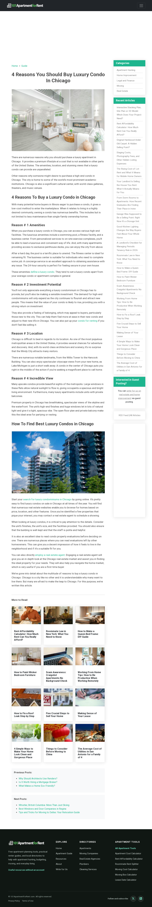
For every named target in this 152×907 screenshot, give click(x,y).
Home (15, 65)
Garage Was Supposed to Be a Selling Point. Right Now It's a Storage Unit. (129, 218)
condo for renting (87, 320)
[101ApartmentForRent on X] (133, 899)
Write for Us (62, 869)
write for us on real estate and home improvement (129, 395)
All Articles (135, 415)
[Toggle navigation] (141, 6)
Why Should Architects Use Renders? (38, 778)
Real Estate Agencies (90, 858)
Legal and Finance (125, 80)
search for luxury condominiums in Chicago (47, 499)
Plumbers (84, 864)
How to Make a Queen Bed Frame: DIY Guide (88, 634)
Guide (24, 65)
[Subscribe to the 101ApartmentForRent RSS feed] (141, 899)
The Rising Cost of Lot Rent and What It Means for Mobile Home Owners (129, 172)
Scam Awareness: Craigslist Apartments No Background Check (56, 676)
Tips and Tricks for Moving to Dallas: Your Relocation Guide (49, 812)
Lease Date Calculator (125, 880)
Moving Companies (89, 853)
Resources (61, 858)
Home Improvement (126, 75)
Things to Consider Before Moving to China (57, 751)
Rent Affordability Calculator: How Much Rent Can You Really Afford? (26, 635)
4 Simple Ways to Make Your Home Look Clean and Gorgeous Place (23, 753)
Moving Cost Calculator (126, 869)
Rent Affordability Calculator (129, 858)
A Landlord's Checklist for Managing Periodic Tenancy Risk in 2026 (129, 246)
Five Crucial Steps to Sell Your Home (57, 715)
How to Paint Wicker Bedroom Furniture (25, 674)
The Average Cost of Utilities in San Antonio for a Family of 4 (90, 753)
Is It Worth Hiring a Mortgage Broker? (38, 782)
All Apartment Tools (125, 848)
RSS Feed (123, 415)
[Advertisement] (76, 34)
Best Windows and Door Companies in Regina (42, 808)
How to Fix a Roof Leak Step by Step (24, 715)
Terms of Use (27, 901)
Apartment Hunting (126, 70)
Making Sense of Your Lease (87, 715)
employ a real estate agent (50, 554)
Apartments (85, 848)
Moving (120, 85)
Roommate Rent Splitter (127, 864)
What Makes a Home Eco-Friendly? (37, 785)
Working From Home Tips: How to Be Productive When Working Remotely (89, 676)
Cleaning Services (88, 869)
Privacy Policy (14, 901)
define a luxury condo (42, 271)
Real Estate (122, 91)
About (59, 864)
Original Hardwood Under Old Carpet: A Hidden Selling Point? (129, 144)
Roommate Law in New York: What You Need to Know (57, 634)
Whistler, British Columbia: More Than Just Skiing (44, 805)
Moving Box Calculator (126, 874)
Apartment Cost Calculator (128, 853)
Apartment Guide (64, 853)
